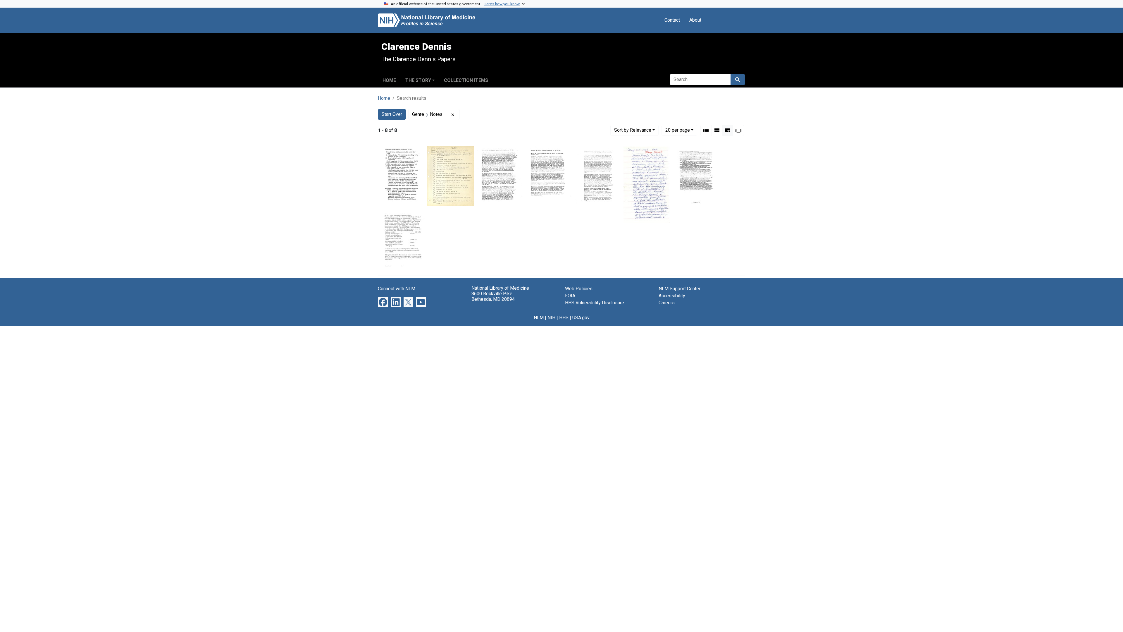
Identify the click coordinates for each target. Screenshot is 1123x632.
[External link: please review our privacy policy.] (383, 302)
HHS (564, 317)
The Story (418, 80)
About (695, 20)
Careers (667, 302)
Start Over (392, 114)
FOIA (570, 295)
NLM (539, 317)
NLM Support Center (679, 288)
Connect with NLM (396, 288)
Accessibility (672, 295)
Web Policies (578, 288)
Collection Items (466, 80)
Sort (632, 130)
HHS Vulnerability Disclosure (594, 302)
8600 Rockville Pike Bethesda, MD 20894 (493, 296)
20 (677, 130)
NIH (551, 317)
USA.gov (581, 317)
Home (389, 80)
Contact (672, 20)
